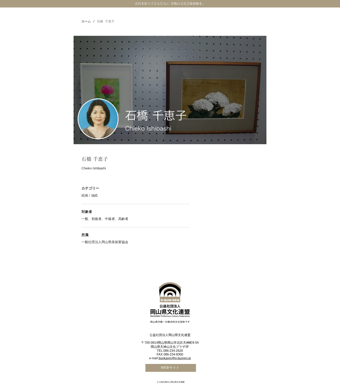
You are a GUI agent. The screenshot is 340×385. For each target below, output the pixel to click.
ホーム (86, 21)
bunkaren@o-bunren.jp (175, 358)
